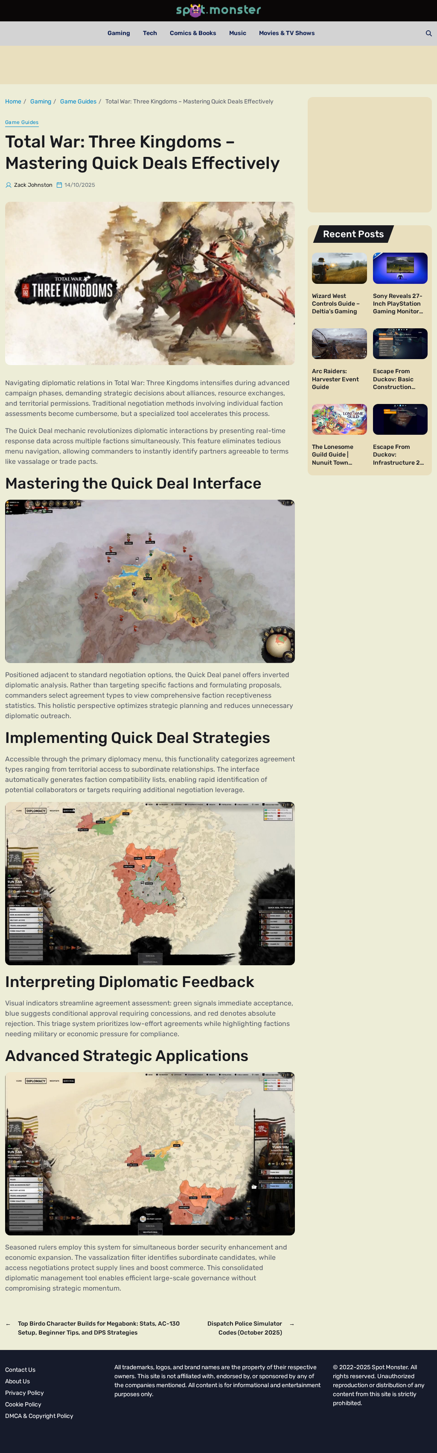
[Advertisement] (218, 65)
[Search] (429, 33)
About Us (17, 1381)
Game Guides (22, 122)
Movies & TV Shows (287, 33)
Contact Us (20, 1369)
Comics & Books (193, 33)
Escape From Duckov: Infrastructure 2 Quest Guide (396, 458)
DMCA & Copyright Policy (39, 1416)
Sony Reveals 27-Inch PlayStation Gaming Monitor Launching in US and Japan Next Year (397, 315)
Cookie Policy (23, 1404)
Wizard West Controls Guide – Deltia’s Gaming (336, 303)
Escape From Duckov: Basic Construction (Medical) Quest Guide (395, 387)
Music (237, 33)
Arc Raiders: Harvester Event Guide (335, 379)
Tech (150, 33)
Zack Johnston (33, 185)
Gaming (119, 33)
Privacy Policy (24, 1393)
